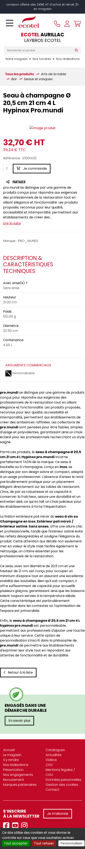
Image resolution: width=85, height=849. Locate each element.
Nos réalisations (68, 59)
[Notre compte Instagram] (25, 826)
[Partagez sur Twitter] (34, 182)
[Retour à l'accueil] (21, 22)
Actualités (53, 755)
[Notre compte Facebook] (7, 826)
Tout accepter (16, 843)
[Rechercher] (77, 50)
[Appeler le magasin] (57, 24)
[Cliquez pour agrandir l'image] (43, 128)
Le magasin (12, 755)
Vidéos (51, 759)
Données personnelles (63, 779)
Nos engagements (18, 774)
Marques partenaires (20, 784)
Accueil (9, 750)
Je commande (34, 168)
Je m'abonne (57, 813)
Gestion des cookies (62, 784)
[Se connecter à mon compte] (67, 24)
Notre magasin (17, 59)
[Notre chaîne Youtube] (16, 826)
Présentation (13, 769)
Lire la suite (12, 223)
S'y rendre (11, 759)
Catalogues (55, 750)
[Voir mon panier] (76, 24)
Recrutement (13, 779)
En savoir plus (19, 720)
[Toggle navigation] (9, 23)
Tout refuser (44, 843)
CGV (49, 764)
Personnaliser (71, 843)
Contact (52, 789)
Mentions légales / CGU (60, 772)
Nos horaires (42, 59)
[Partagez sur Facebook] (27, 182)
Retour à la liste (20, 672)
